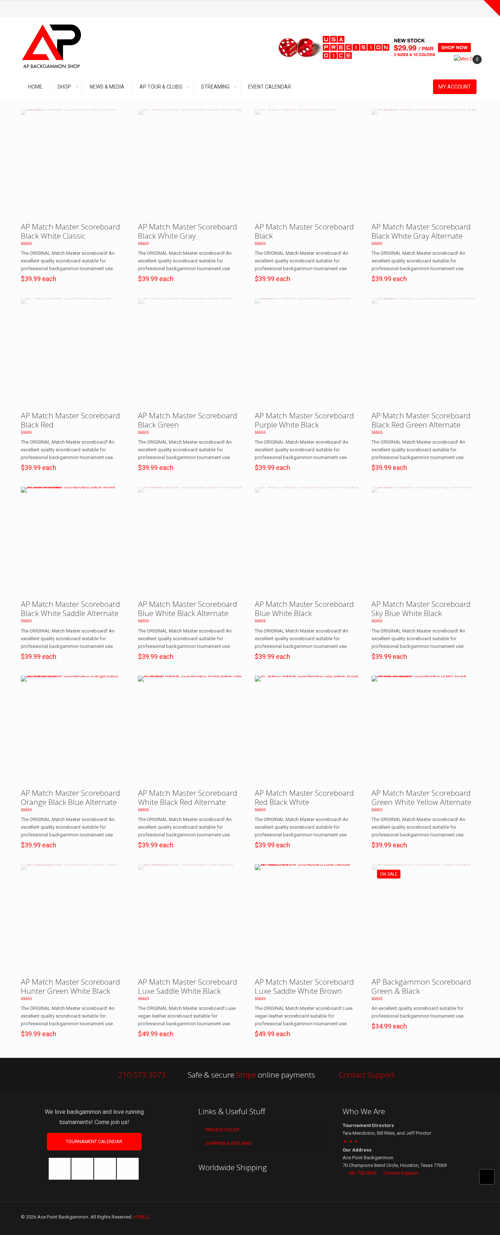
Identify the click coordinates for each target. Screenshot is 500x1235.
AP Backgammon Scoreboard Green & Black (421, 986)
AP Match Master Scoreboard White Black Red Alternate (187, 797)
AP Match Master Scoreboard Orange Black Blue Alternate (70, 797)
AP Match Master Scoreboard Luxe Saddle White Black (187, 986)
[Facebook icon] (51, 8)
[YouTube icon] (69, 8)
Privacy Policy (222, 1130)
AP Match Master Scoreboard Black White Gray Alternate (421, 231)
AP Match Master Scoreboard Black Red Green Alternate (421, 420)
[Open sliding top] (492, 8)
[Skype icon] (33, 8)
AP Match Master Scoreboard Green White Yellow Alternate (421, 797)
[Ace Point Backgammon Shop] (51, 46)
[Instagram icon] (78, 8)
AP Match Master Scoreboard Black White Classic (70, 231)
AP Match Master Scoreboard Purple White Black (304, 420)
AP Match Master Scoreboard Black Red (70, 420)
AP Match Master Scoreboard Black (304, 231)
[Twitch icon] (87, 8)
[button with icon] (60, 1169)
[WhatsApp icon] (42, 8)
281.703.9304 (362, 1173)
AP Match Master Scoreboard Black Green (187, 420)
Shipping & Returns (227, 1143)
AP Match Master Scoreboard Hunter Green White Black (70, 986)
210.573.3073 (142, 1075)
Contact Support (367, 1075)
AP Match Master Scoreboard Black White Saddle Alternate (70, 608)
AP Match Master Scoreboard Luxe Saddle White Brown (304, 986)
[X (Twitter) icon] (60, 8)
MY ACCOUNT (455, 87)
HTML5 (141, 1217)
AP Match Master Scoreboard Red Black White (304, 797)
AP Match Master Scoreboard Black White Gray (187, 231)
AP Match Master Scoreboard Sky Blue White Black (421, 608)
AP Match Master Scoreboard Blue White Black (304, 608)
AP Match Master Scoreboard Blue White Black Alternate (187, 608)
